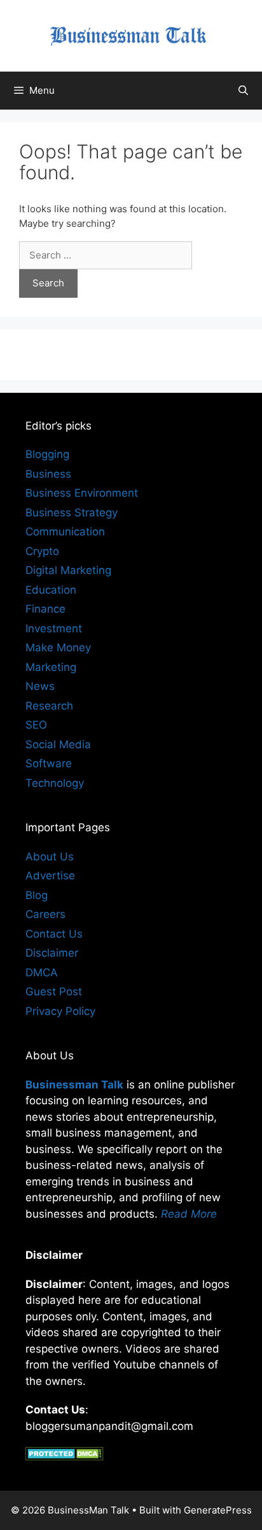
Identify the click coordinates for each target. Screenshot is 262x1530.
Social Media (58, 744)
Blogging (47, 454)
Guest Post (53, 991)
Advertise (50, 875)
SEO (36, 724)
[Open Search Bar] (243, 91)
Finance (45, 608)
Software (48, 763)
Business (48, 474)
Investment (53, 628)
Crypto (42, 551)
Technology (54, 783)
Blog (36, 895)
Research (49, 705)
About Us (49, 856)
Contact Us (54, 934)
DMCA (41, 972)
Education (50, 589)
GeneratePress (218, 1510)
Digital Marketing (68, 570)
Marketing (50, 667)
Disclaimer (51, 953)
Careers (45, 914)
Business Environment (81, 493)
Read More (189, 1214)
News (40, 686)
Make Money (58, 647)
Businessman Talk (74, 1084)
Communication (65, 531)
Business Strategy (71, 512)
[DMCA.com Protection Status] (64, 1456)
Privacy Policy (60, 1011)
